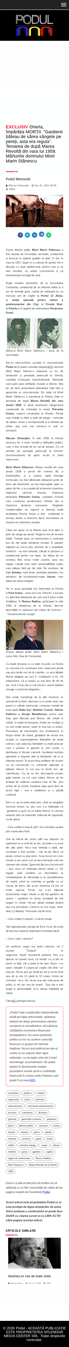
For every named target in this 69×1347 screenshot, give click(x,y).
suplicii (49, 1151)
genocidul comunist (31, 1119)
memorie (39, 1099)
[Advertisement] (34, 77)
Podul (46, 1192)
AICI (32, 1080)
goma (24, 1151)
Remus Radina (43, 1158)
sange (44, 1145)
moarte (40, 1093)
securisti (43, 1125)
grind (38, 1138)
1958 (10, 1171)
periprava (51, 1119)
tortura (56, 1125)
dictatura (42, 1112)
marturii (24, 1132)
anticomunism (15, 1106)
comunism (27, 1112)
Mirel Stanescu (16, 1165)
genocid (12, 1119)
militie (11, 1145)
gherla (48, 1132)
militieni (12, 1151)
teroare (11, 1132)
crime (27, 1099)
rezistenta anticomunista (40, 1106)
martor (49, 1138)
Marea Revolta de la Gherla (43, 1165)
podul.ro (28, 1093)
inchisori (26, 1138)
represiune (13, 1099)
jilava (10, 1125)
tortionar (12, 1138)
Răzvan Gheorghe (19, 185)
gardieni (37, 1151)
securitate (13, 1093)
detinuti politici (26, 1125)
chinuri (56, 1145)
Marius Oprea (16, 1283)
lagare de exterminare (19, 1158)
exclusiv (12, 1112)
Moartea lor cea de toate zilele (29, 1276)
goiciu (37, 1132)
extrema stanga (28, 1145)
